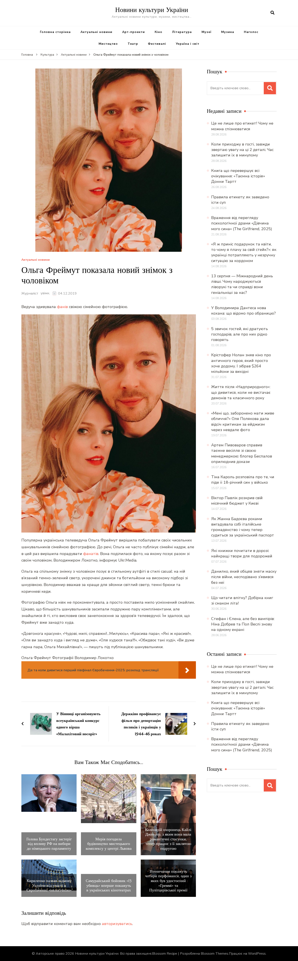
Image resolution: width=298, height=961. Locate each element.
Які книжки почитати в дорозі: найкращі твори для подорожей (241, 553)
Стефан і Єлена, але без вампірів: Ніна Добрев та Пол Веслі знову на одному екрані (242, 624)
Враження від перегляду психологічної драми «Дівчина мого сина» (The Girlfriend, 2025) (241, 223)
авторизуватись (117, 923)
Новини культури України (151, 10)
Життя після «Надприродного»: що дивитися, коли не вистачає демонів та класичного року (241, 392)
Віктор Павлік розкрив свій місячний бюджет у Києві (237, 500)
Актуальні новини (96, 32)
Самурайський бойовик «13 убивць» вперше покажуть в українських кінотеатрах (109, 885)
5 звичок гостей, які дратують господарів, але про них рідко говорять (239, 334)
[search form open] (272, 13)
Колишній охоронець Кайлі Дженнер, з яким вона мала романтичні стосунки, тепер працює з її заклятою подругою (168, 839)
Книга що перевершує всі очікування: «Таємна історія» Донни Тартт (238, 176)
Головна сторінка (55, 32)
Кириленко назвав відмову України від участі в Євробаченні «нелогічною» (49, 885)
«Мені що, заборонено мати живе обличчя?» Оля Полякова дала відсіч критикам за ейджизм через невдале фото (242, 421)
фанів (62, 306)
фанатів (90, 553)
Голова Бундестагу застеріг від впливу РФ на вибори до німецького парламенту (49, 844)
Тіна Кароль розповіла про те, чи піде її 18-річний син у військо (242, 479)
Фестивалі (157, 44)
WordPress (257, 953)
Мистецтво (108, 44)
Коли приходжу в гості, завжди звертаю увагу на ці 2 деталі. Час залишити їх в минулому (242, 150)
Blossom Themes (214, 953)
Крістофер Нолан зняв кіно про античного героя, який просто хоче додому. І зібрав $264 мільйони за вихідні (241, 363)
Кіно (158, 32)
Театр (133, 44)
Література (182, 32)
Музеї (206, 32)
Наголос (251, 32)
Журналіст (29, 293)
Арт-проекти (133, 32)
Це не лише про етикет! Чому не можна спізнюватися (242, 126)
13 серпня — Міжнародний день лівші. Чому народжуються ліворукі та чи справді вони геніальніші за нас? (242, 284)
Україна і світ (187, 44)
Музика (227, 32)
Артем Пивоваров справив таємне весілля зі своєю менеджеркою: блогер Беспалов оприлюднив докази (241, 453)
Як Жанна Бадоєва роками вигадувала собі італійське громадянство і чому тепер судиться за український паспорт (242, 527)
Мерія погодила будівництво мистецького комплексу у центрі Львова (109, 844)
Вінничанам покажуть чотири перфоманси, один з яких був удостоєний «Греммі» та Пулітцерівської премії (168, 880)
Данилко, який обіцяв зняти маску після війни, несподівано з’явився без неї (243, 577)
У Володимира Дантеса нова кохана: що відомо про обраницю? (243, 310)
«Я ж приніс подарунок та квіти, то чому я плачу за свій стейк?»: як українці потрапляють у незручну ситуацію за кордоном (243, 252)
